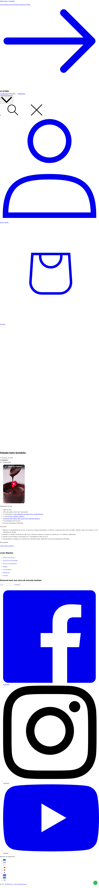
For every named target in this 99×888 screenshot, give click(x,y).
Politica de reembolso (10, 563)
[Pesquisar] (49, 110)
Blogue (5, 566)
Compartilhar (5, 460)
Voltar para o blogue (6, 546)
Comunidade (7, 569)
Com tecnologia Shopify (20, 884)
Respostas (6, 572)
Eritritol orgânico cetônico (16, 516)
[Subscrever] (19, 585)
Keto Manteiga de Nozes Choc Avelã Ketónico (28, 514)
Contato (5, 575)
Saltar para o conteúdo (7, 1)
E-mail (17, 584)
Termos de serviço (9, 557)
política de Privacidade (10, 560)
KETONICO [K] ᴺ (9, 884)
